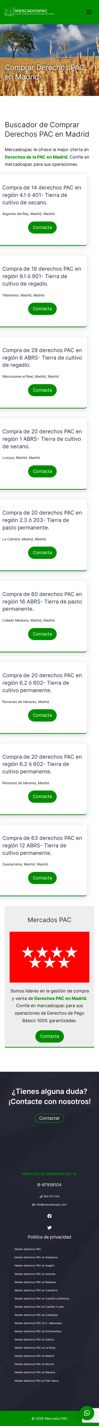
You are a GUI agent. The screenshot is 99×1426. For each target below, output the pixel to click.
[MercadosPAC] (33, 12)
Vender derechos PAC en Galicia (34, 1339)
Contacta (42, 227)
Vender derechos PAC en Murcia (34, 1364)
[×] (87, 1413)
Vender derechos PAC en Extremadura (37, 1331)
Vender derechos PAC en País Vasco (36, 1380)
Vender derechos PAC (27, 1249)
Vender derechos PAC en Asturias (35, 1274)
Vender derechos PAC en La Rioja (34, 1347)
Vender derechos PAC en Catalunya (36, 1315)
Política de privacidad (49, 1236)
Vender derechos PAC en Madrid (34, 1356)
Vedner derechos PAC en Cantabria (35, 1290)
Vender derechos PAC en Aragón (34, 1265)
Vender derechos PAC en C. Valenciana (38, 1323)
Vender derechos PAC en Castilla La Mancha (41, 1298)
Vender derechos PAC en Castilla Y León (39, 1306)
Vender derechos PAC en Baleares (35, 1282)
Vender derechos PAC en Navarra (34, 1372)
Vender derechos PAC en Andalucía (35, 1257)
